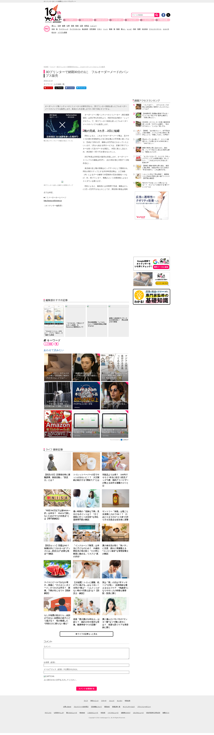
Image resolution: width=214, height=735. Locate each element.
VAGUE (103, 712)
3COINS (145, 29)
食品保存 (85, 29)
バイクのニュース (113, 712)
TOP (71, 20)
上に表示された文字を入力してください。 (61, 680)
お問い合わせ (67, 706)
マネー (99, 29)
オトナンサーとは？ (129, 706)
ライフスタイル (75, 29)
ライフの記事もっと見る (87, 634)
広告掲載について (96, 706)
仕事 (68, 26)
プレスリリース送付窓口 (81, 706)
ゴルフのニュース (138, 712)
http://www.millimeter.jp (53, 201)
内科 (134, 29)
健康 (63, 26)
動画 (77, 26)
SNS (53, 29)
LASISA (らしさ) (59, 712)
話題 (81, 26)
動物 (110, 29)
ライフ (86, 20)
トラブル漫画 (62, 32)
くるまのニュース (92, 712)
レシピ (129, 29)
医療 (139, 29)
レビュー (93, 26)
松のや (54, 32)
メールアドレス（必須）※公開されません (61, 669)
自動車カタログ (125, 712)
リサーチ (117, 20)
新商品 (86, 26)
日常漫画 (93, 29)
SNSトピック (102, 20)
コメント (47, 646)
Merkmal (82, 712)
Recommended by (115, 439)
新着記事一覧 (116, 706)
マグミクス (48, 712)
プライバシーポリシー (144, 706)
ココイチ (166, 29)
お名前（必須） (50, 662)
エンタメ (148, 20)
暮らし (54, 26)
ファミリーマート (155, 29)
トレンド (132, 20)
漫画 (72, 26)
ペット (105, 29)
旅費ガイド (166, 712)
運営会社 (107, 706)
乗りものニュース (71, 712)
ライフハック (63, 29)
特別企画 (163, 20)
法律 (59, 26)
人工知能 (57, 84)
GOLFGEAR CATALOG (153, 712)
